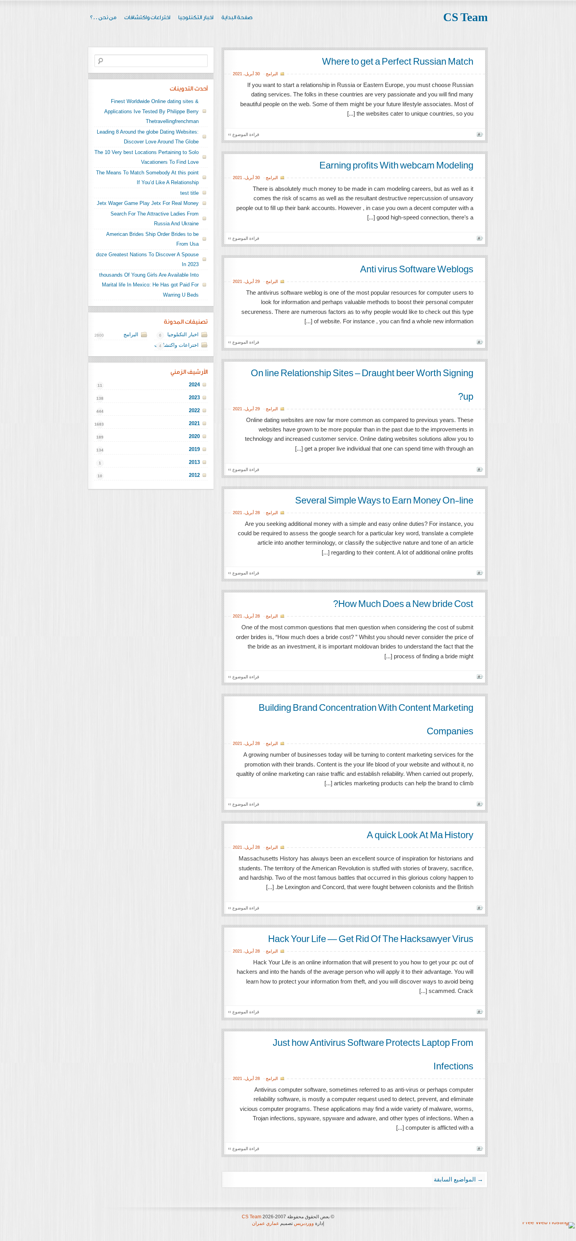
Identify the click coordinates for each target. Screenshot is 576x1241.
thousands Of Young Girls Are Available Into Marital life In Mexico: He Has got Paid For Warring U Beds (149, 285)
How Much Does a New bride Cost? (403, 604)
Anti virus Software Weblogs (416, 270)
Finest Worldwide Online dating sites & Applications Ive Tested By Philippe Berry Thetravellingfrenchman (151, 111)
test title (189, 193)
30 (257, 73)
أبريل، (248, 73)
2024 (194, 385)
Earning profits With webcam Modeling (396, 166)
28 (257, 512)
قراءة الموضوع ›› (243, 134)
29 (257, 281)
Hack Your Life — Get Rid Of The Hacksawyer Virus (370, 939)
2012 (194, 475)
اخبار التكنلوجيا (196, 17)
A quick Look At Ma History (420, 835)
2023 (194, 397)
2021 (237, 73)
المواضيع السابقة (458, 1179)
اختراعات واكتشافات (147, 17)
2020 (194, 436)
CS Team (465, 17)
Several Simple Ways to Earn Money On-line (384, 501)
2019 (194, 449)
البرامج (272, 73)
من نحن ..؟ (103, 17)
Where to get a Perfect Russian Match (397, 62)
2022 (194, 410)
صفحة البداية (237, 17)
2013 (194, 462)
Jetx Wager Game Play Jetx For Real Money (148, 203)
